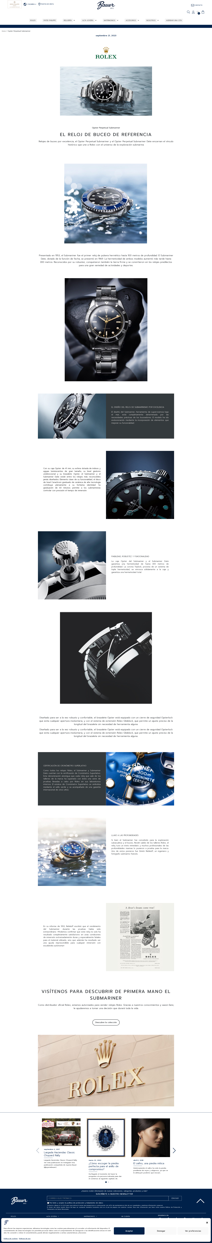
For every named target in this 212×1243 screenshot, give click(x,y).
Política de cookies (11, 1238)
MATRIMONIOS (89, 1216)
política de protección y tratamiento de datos (85, 1203)
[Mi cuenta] (193, 12)
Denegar (161, 1231)
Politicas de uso (25, 1238)
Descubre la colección (106, 1022)
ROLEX (13, 1216)
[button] (207, 1222)
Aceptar (129, 1231)
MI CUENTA (125, 1216)
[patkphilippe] (14, 4)
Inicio (4, 31)
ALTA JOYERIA (51, 1216)
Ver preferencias (193, 1231)
